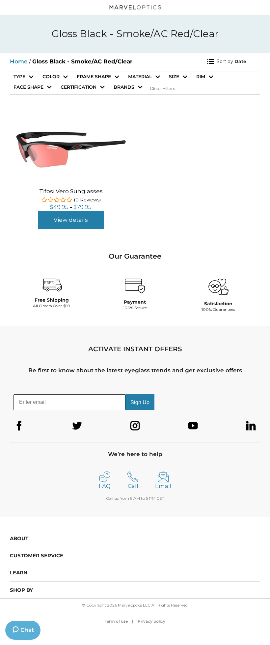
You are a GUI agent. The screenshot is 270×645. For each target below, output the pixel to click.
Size (174, 77)
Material (140, 77)
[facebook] (19, 426)
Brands (124, 87)
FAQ (105, 486)
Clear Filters (162, 88)
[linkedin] (251, 426)
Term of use (116, 621)
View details (71, 220)
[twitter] (77, 426)
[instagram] (135, 426)
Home (19, 61)
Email (163, 486)
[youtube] (193, 426)
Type (19, 77)
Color (51, 77)
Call (133, 486)
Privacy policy (151, 621)
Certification (78, 87)
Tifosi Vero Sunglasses (71, 191)
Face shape (28, 87)
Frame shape (94, 77)
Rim (200, 77)
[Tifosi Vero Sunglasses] (70, 125)
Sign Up (139, 402)
